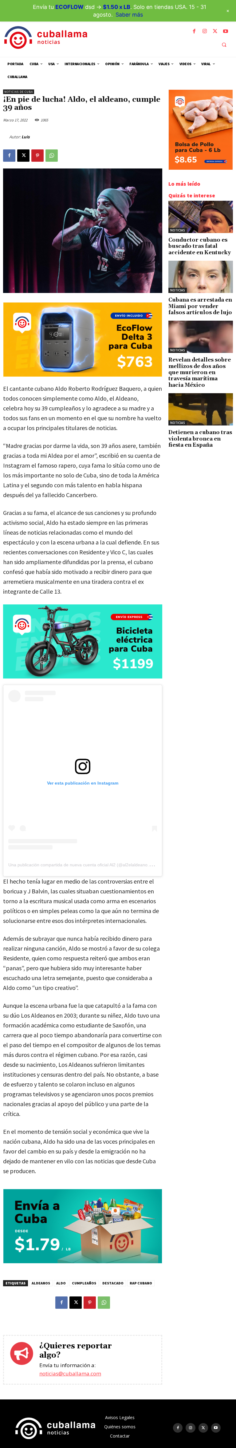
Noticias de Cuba (18, 92)
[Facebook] (194, 31)
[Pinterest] (37, 155)
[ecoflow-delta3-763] (82, 375)
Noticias (177, 230)
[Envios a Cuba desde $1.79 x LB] (82, 1261)
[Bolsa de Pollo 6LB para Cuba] (201, 168)
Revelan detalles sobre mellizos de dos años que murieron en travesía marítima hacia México (199, 373)
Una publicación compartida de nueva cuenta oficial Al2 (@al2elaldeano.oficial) (84, 864)
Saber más (129, 14)
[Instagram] (204, 31)
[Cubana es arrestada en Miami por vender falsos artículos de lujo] (200, 277)
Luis (26, 137)
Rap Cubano (141, 1283)
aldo (61, 1283)
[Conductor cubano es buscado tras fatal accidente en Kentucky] (200, 217)
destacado (113, 1283)
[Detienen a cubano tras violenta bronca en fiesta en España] (200, 409)
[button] (224, 44)
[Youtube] (225, 31)
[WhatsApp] (51, 155)
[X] (215, 31)
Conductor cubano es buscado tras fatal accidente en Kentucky (199, 246)
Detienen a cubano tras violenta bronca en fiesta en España (200, 439)
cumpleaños (84, 1283)
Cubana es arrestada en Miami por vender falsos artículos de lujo (200, 306)
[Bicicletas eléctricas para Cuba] (82, 641)
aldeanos (41, 1283)
